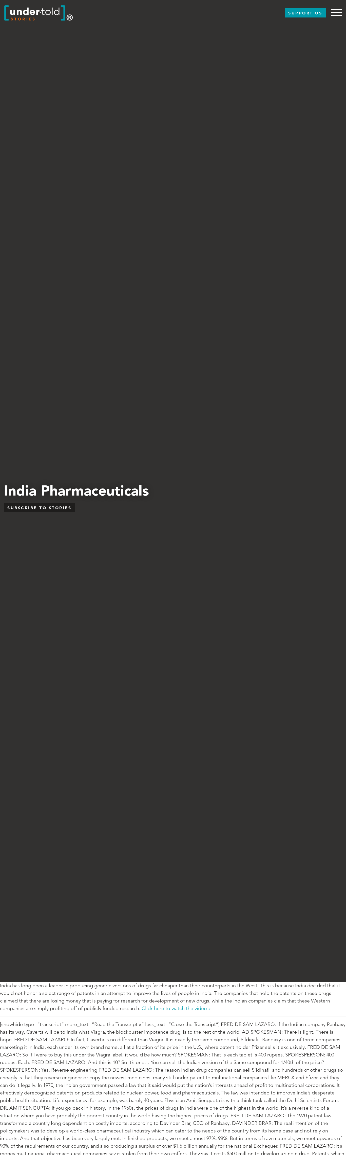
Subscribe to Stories (39, 507)
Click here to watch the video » (176, 1008)
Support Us (305, 12)
